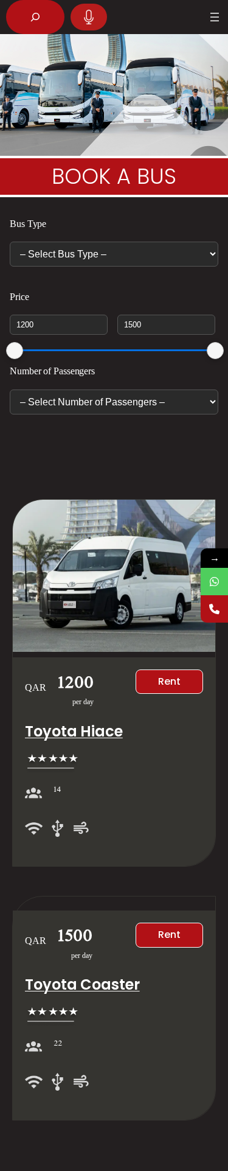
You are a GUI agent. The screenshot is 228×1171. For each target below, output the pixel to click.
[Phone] (214, 609)
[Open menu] (214, 17)
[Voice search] (89, 17)
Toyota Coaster (82, 984)
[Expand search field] (35, 17)
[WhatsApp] (214, 581)
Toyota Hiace (74, 731)
